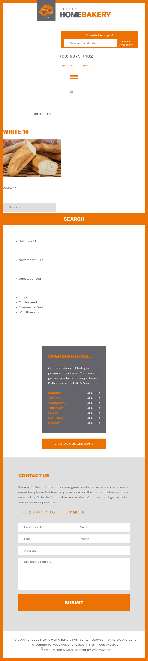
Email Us (68, 65)
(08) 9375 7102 (76, 56)
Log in (23, 297)
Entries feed (28, 302)
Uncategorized (30, 278)
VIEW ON (74, 443)
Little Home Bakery (56, 639)
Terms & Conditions (121, 639)
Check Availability (126, 43)
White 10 (10, 188)
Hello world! (28, 241)
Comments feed (31, 307)
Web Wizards (108, 644)
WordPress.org (30, 312)
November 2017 (31, 260)
